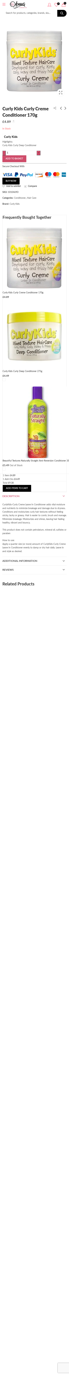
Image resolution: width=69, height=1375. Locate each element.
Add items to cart (17, 488)
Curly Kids (10, 137)
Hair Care (31, 198)
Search (62, 13)
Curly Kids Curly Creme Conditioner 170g (23, 293)
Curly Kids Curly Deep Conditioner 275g (56, 120)
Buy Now (11, 181)
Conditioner (20, 198)
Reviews (8, 570)
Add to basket (14, 159)
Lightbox (60, 92)
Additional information (19, 561)
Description (10, 496)
